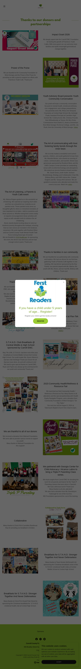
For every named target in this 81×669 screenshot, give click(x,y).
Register (40, 321)
